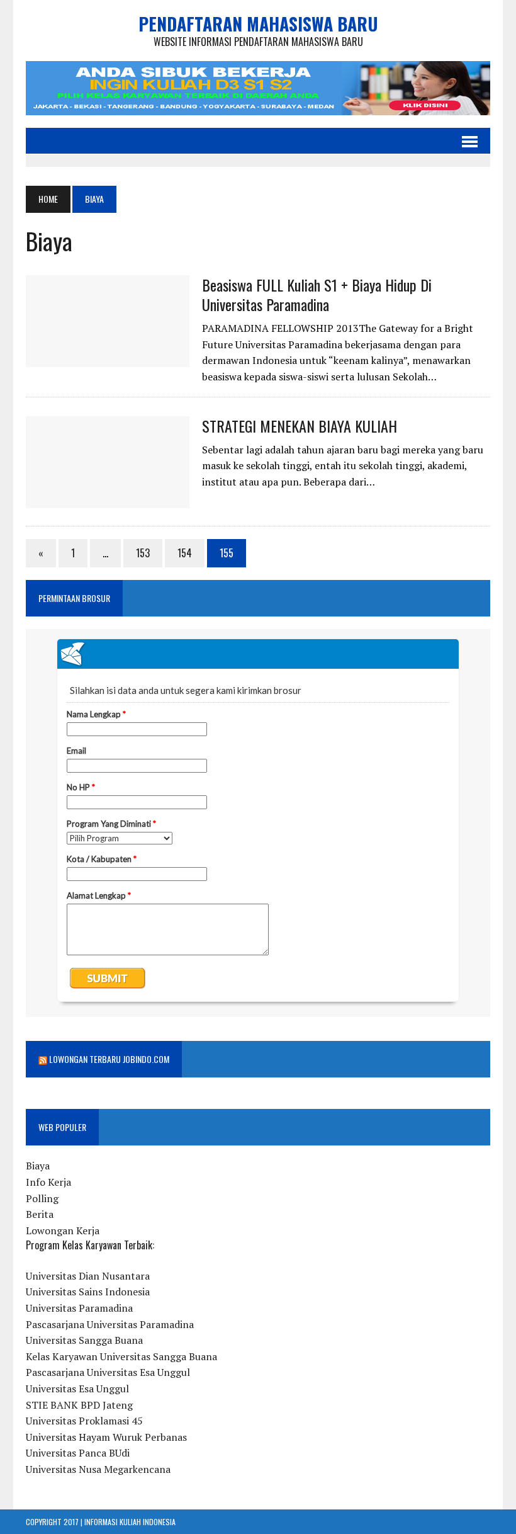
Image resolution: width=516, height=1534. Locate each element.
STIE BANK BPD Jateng (79, 1405)
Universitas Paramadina (79, 1308)
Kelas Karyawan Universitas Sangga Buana (121, 1356)
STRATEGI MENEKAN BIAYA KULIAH (299, 425)
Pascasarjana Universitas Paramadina (110, 1324)
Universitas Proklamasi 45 (84, 1421)
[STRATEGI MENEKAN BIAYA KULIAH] (107, 499)
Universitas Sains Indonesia (88, 1291)
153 (143, 552)
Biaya (38, 1166)
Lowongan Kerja (62, 1230)
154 (184, 552)
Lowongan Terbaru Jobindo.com (109, 1058)
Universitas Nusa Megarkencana (98, 1469)
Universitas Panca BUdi (78, 1453)
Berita (39, 1214)
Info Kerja (48, 1182)
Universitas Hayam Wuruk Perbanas (106, 1437)
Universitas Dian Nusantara (88, 1276)
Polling (42, 1198)
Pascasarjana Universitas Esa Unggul (108, 1372)
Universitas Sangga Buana (84, 1340)
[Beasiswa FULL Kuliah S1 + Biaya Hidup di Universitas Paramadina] (107, 358)
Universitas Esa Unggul (77, 1388)
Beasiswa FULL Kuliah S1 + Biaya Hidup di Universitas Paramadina (317, 294)
